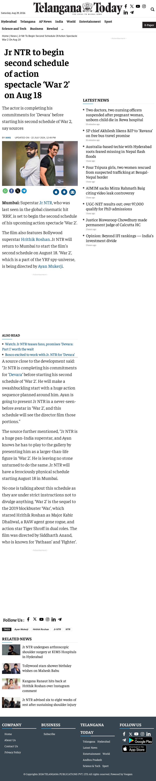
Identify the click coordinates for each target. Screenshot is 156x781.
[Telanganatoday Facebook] (28, 619)
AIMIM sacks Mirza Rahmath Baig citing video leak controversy (115, 190)
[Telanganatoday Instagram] (48, 619)
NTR (68, 629)
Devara (15, 374)
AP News (45, 21)
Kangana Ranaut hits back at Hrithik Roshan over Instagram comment (45, 685)
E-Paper (149, 25)
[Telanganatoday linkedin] (54, 619)
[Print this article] (72, 192)
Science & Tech (91, 766)
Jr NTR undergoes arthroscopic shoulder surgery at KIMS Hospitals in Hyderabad (49, 651)
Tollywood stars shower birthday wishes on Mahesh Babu (46, 668)
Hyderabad (9, 21)
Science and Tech (14, 28)
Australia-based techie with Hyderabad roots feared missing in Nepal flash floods (119, 151)
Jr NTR (45, 202)
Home (5, 36)
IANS (8, 137)
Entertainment (90, 21)
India (59, 21)
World (71, 21)
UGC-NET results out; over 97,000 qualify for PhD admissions (115, 206)
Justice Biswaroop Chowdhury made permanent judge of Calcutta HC (116, 222)
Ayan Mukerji (50, 266)
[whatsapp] (5, 190)
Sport (108, 21)
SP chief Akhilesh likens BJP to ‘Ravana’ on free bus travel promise (119, 133)
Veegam (128, 774)
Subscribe (49, 734)
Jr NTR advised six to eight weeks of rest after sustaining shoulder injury (49, 702)
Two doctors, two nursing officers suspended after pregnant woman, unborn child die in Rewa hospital (115, 114)
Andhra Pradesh (92, 759)
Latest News (96, 99)
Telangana (27, 21)
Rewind (52, 28)
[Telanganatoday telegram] (60, 619)
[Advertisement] (40, 580)
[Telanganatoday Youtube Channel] (41, 619)
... (62, 28)
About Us (10, 740)
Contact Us (11, 746)
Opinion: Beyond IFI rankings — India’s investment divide (120, 238)
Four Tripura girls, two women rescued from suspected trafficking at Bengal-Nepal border (118, 172)
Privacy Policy (12, 752)
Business (36, 28)
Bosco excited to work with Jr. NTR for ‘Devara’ (40, 354)
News (14, 36)
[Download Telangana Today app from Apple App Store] (56, 192)
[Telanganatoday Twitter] (34, 619)
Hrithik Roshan (35, 239)
